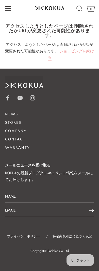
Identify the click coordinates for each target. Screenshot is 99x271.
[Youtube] (20, 97)
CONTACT (15, 139)
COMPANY (15, 131)
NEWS (11, 114)
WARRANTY (17, 147)
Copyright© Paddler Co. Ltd (49, 250)
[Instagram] (32, 97)
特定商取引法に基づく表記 (72, 236)
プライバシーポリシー (23, 236)
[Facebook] (7, 97)
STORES (13, 122)
